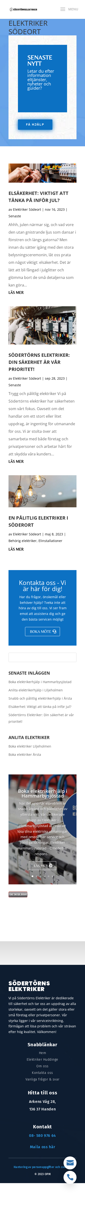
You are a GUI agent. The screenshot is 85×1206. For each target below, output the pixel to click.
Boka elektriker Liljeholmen (29, 746)
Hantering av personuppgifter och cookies (42, 1167)
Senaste (14, 216)
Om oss (42, 1066)
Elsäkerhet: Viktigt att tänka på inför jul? (39, 706)
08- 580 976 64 (42, 1135)
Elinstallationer (50, 540)
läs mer (16, 292)
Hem (42, 1053)
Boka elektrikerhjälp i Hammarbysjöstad (40, 682)
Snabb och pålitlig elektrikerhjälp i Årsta (40, 698)
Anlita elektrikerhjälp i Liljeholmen (35, 690)
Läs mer (41, 866)
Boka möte (40, 631)
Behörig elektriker (22, 540)
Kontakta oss (42, 1073)
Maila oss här (42, 1147)
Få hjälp (35, 124)
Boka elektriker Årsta (24, 754)
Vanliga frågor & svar (43, 1079)
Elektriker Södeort (27, 209)
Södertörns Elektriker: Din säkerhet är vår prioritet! (39, 362)
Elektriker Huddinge (42, 1060)
